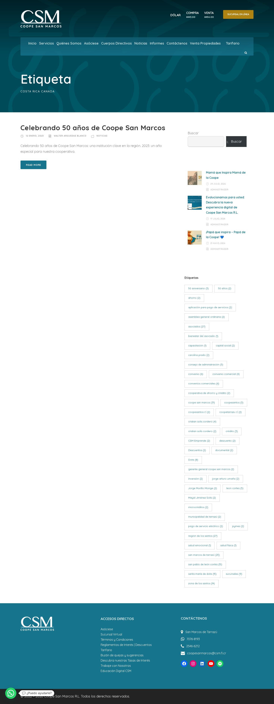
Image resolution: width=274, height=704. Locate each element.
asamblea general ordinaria (206, 316)
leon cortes (234, 488)
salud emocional (199, 545)
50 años (224, 288)
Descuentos (197, 450)
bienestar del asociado (203, 335)
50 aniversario (198, 288)
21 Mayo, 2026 (217, 243)
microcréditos (198, 507)
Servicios (46, 43)
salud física (228, 545)
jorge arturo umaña (225, 478)
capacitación (197, 345)
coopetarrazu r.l (230, 411)
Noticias (140, 43)
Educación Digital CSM (116, 671)
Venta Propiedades (205, 43)
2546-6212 (193, 646)
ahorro (194, 297)
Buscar (193, 133)
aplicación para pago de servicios (210, 307)
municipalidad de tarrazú (204, 516)
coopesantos (233, 402)
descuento (227, 440)
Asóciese (91, 43)
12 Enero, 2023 (35, 135)
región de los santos (203, 535)
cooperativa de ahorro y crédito (209, 392)
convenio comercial (226, 373)
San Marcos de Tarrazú (201, 631)
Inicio (32, 43)
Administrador (219, 189)
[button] (10, 693)
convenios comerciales (203, 383)
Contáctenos (177, 43)
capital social (225, 345)
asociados (196, 326)
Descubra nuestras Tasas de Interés (125, 660)
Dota (193, 459)
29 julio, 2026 (218, 184)
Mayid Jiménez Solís (202, 497)
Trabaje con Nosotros (116, 665)
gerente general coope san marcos (211, 469)
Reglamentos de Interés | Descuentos (126, 645)
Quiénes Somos (68, 43)
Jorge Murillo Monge (202, 488)
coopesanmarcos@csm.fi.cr (206, 653)
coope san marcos (201, 402)
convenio (195, 373)
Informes (157, 43)
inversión (195, 478)
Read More (33, 164)
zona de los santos (201, 583)
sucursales (234, 573)
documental (224, 450)
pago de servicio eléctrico (205, 526)
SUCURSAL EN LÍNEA (238, 14)
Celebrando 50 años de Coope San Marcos (93, 127)
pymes (238, 526)
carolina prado (199, 354)
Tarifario (233, 43)
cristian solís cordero (202, 431)
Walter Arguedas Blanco (70, 135)
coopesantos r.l (199, 411)
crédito (232, 431)
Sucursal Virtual (111, 634)
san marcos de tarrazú (204, 554)
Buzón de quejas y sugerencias (122, 655)
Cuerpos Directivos (116, 43)
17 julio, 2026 (217, 218)
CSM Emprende (199, 440)
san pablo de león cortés (205, 564)
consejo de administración (205, 364)
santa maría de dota (202, 573)
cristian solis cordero (202, 421)
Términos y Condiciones (117, 639)
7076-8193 (193, 639)
